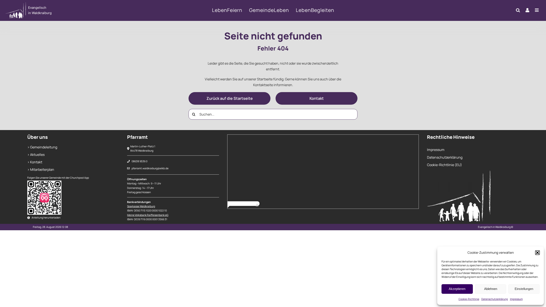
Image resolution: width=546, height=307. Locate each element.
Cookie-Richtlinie (469, 299)
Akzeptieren (457, 289)
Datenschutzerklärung (494, 299)
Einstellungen (524, 289)
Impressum (516, 299)
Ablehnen (490, 289)
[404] (59, 10)
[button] (537, 253)
